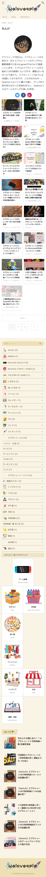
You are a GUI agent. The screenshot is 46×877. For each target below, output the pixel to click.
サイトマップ (25, 17)
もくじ (14, 17)
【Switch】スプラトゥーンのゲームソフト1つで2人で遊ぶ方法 (29, 841)
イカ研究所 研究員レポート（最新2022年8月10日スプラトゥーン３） (29, 808)
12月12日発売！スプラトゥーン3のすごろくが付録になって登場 (34, 275)
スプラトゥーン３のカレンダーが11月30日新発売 (11, 221)
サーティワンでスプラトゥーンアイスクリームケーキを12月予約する (11, 170)
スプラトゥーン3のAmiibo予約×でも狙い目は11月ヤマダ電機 (33, 142)
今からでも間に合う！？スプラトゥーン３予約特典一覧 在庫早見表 (30, 741)
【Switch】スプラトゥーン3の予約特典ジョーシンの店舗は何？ (29, 774)
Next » (23, 318)
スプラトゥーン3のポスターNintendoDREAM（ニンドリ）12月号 (34, 248)
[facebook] (23, 95)
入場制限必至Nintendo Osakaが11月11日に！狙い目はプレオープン (12, 301)
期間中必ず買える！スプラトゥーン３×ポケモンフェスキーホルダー (34, 221)
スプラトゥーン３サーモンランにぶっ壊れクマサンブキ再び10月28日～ (11, 143)
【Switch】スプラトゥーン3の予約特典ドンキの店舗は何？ (29, 791)
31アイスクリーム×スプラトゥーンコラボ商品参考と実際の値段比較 (34, 195)
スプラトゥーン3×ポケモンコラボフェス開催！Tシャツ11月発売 (11, 275)
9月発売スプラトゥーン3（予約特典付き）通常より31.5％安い (30, 758)
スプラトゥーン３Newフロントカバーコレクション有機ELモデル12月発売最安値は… (11, 196)
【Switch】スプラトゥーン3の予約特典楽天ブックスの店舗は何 (29, 824)
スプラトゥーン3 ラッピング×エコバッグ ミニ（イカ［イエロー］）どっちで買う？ (12, 250)
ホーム (5, 17)
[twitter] (17, 95)
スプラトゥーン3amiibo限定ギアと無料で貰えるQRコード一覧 (33, 117)
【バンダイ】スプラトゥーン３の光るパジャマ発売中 (33, 168)
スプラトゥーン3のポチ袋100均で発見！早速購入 (12, 115)
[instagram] (29, 95)
